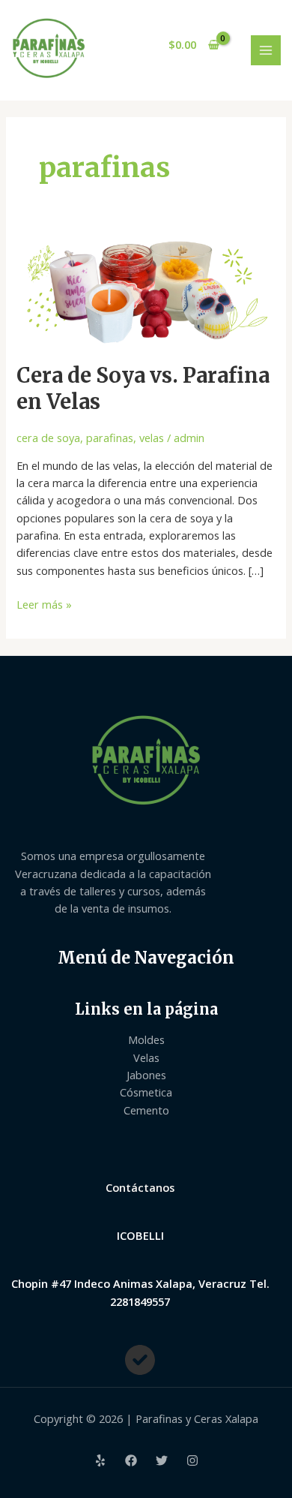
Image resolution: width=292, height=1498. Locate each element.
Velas (146, 1057)
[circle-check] (140, 1360)
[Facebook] (131, 1460)
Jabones (146, 1074)
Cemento (146, 1109)
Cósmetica (146, 1091)
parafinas (109, 437)
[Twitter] (162, 1460)
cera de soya (48, 437)
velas (151, 437)
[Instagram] (192, 1460)
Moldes (146, 1039)
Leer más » (44, 604)
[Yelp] (100, 1460)
